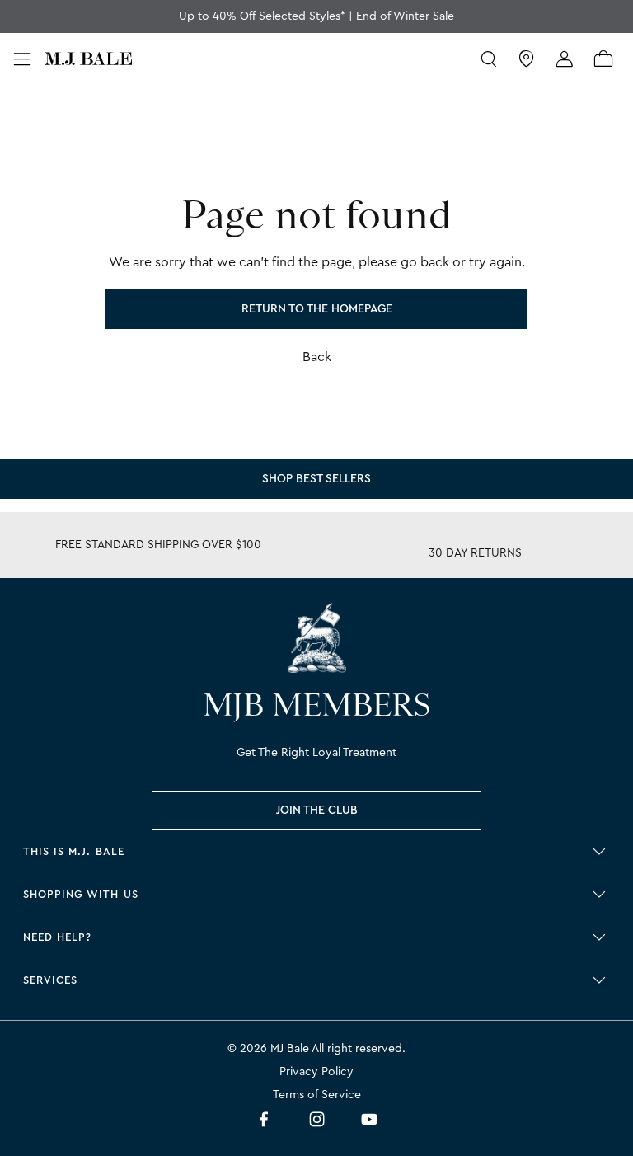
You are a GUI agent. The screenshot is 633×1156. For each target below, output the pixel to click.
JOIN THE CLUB (317, 810)
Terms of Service (317, 1095)
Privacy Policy (316, 1072)
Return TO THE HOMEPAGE (316, 309)
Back (316, 357)
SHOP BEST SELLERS (316, 479)
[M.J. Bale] (316, 638)
